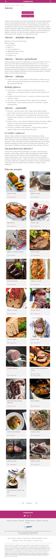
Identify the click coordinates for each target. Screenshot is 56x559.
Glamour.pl (14, 538)
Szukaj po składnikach (12, 520)
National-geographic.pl (37, 538)
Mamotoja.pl (16, 540)
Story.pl (40, 540)
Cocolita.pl (35, 540)
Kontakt (27, 522)
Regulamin (39, 520)
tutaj (16, 556)
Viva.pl (25, 540)
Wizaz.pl (30, 540)
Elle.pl (9, 538)
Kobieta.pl (19, 538)
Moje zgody (45, 520)
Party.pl (45, 538)
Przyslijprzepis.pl (27, 538)
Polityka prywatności (30, 520)
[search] (50, 1)
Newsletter (21, 520)
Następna (30, 503)
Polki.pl (21, 540)
